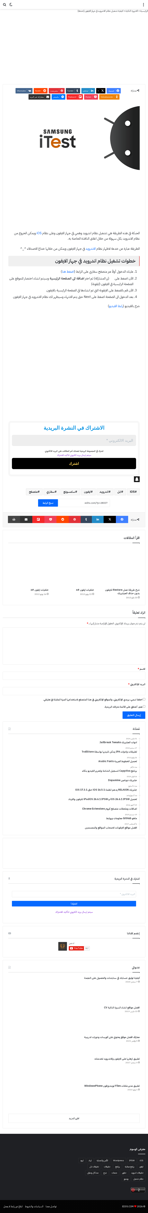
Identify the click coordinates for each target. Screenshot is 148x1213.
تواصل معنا (51, 1206)
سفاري (50, 492)
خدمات (114, 1172)
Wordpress (118, 1160)
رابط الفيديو (116, 305)
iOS (39, 233)
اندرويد (103, 492)
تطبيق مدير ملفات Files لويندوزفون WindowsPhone (112, 1086)
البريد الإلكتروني (136, 684)
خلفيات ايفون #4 (85, 590)
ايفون (87, 492)
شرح (105, 1172)
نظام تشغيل (138, 1179)
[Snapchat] (74, 479)
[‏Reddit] (62, 519)
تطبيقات (107, 1166)
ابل (119, 492)
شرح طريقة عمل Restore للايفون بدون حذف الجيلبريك (122, 591)
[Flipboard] (38, 519)
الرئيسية (144, 11)
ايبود (82, 1160)
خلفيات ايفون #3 (40, 590)
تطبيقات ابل (94, 1166)
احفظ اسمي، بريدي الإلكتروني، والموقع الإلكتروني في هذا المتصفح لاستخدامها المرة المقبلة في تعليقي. (92, 699)
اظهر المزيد (74, 1118)
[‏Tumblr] (86, 519)
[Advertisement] (74, 204)
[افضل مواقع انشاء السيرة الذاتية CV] (21, 1019)
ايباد (90, 1160)
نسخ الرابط (48, 503)
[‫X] (110, 519)
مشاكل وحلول (92, 1172)
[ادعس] (74, 4)
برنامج (117, 1166)
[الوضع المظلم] (11, 6)
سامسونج (69, 492)
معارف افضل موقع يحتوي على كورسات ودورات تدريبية (112, 1037)
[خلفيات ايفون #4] (74, 566)
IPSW (132, 1160)
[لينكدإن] (98, 519)
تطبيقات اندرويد (137, 1172)
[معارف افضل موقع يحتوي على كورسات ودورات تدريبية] (21, 1044)
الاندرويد (91, 248)
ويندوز (126, 1179)
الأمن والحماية (102, 1160)
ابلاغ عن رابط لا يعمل (13, 1206)
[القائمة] (143, 6)
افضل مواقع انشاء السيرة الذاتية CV (122, 1007)
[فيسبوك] (122, 519)
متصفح (33, 492)
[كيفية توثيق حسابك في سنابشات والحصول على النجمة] (21, 989)
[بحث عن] (4, 6)
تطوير (124, 1172)
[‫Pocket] (50, 519)
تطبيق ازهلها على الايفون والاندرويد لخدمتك (117, 1059)
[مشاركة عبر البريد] (26, 519)
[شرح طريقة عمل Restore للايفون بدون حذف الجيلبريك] (119, 566)
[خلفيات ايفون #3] (28, 566)
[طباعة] (14, 519)
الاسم (141, 669)
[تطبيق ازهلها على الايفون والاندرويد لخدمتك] (21, 1069)
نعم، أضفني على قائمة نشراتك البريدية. (123, 707)
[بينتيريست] (75, 519)
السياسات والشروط (34, 1206)
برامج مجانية (129, 1166)
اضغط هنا (68, 271)
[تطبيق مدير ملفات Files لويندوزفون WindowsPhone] (21, 1097)
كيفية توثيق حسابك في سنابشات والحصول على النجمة (112, 978)
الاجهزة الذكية (131, 11)
